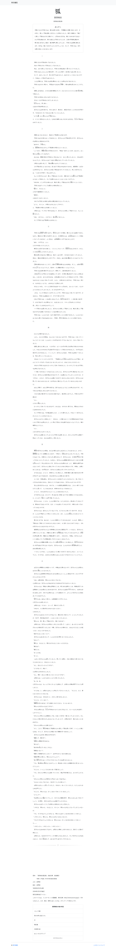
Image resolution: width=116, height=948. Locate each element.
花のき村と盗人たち (39, 915)
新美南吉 (58, 17)
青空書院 (14, 3)
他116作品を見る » (58, 938)
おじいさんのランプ (39, 933)
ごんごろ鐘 (37, 911)
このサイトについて (99, 945)
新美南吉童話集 (58, 21)
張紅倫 (36, 924)
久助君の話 (37, 929)
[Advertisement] (58, 861)
